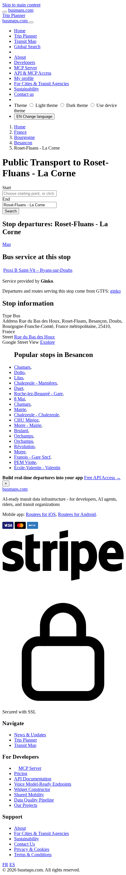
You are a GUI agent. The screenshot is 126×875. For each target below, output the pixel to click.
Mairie (20, 409)
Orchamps (23, 435)
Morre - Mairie (27, 425)
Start (6, 187)
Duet (18, 388)
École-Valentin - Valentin (37, 467)
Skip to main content (21, 4)
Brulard (21, 430)
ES (12, 864)
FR (5, 864)
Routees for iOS (41, 514)
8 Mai (19, 398)
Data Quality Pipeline (34, 799)
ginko (115, 291)
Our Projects (25, 805)
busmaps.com (20, 10)
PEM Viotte (25, 462)
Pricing (20, 773)
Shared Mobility (29, 794)
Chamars (22, 367)
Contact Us (24, 844)
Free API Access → (102, 477)
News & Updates (30, 734)
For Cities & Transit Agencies (41, 833)
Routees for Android (77, 514)
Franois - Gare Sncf (32, 457)
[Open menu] (4, 12)
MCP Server (29, 768)
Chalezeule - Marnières (35, 382)
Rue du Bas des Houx (34, 336)
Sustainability (26, 838)
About (20, 828)
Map (6, 244)
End (6, 199)
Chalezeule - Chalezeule (36, 414)
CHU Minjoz (26, 420)
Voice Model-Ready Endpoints (42, 784)
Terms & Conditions (33, 854)
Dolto (19, 372)
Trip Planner (13, 15)
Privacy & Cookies (31, 849)
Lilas (18, 377)
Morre (19, 451)
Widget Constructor (32, 789)
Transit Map (25, 745)
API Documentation (32, 778)
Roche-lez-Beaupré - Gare (38, 393)
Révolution (24, 446)
